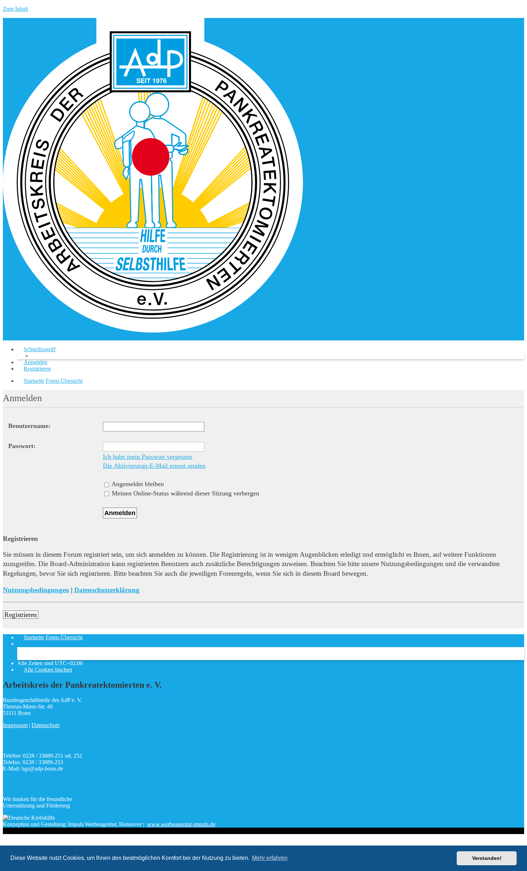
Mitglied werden (21, 337)
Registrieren (20, 614)
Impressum (15, 725)
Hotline (222, 337)
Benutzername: (29, 425)
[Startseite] (153, 331)
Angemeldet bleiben (137, 484)
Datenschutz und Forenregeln (291, 337)
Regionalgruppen (102, 337)
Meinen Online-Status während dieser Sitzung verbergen (184, 493)
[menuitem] (32, 362)
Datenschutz (46, 725)
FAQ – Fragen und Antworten (178, 337)
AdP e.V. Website (61, 337)
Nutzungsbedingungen (36, 590)
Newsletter (244, 337)
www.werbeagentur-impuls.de (181, 824)
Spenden (336, 337)
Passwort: (21, 445)
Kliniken (133, 337)
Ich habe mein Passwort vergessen (147, 456)
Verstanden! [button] (487, 858)
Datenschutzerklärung (106, 590)
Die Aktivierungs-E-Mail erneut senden (154, 465)
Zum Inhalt (15, 9)
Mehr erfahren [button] (270, 858)
